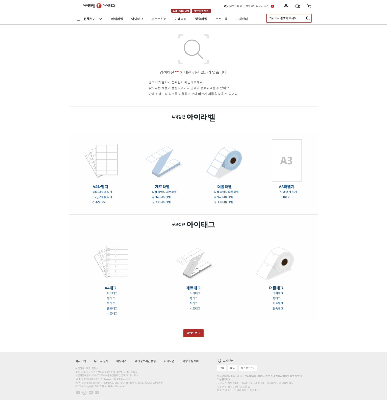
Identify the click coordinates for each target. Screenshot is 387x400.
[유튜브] (78, 392)
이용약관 (121, 361)
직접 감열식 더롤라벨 (226, 192)
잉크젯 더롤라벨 (223, 202)
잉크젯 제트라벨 (161, 202)
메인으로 (192, 333)
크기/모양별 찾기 (102, 197)
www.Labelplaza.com (117, 379)
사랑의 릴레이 (190, 361)
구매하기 (285, 197)
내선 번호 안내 (248, 368)
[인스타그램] (84, 392)
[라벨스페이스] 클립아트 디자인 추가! (249, 6)
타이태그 (112, 293)
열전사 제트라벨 (161, 197)
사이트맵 (169, 361)
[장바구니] (309, 6)
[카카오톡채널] (97, 392)
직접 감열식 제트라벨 (164, 192)
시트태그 (112, 313)
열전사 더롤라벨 (223, 197)
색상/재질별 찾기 (102, 192)
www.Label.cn (154, 382)
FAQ (222, 368)
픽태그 (111, 303)
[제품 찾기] (308, 18)
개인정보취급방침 (145, 361)
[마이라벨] (286, 6)
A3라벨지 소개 (288, 192)
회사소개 (80, 361)
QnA (232, 368)
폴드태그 (112, 308)
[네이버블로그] (91, 392)
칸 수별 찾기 (99, 202)
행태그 (111, 298)
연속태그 (278, 308)
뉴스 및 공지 (101, 361)
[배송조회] (298, 6)
